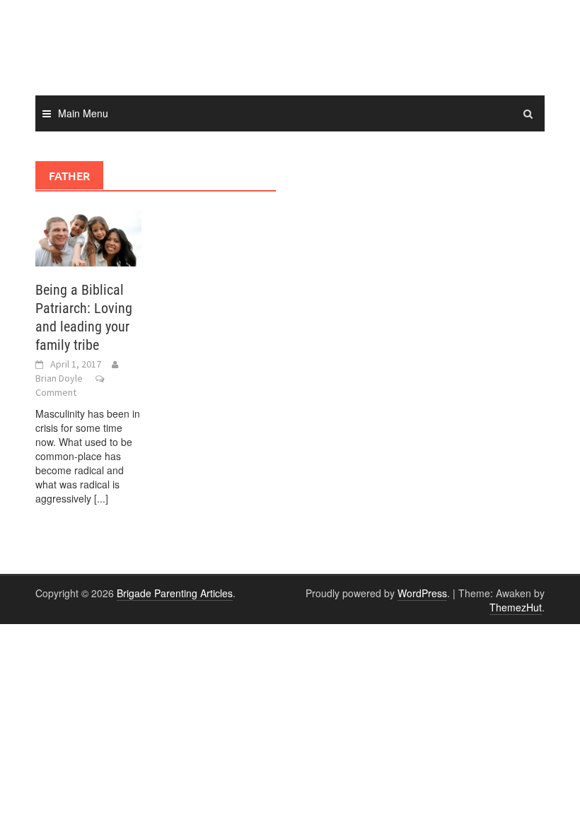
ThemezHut (515, 607)
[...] (101, 498)
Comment (55, 392)
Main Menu (83, 113)
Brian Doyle (59, 378)
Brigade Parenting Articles (175, 593)
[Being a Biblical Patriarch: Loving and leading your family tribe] (88, 235)
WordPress (422, 593)
